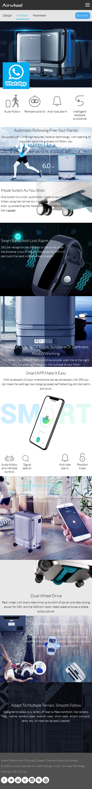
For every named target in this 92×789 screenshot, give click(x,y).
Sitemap (51, 760)
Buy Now (82, 15)
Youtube (18, 780)
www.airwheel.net (20, 766)
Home (4, 760)
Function (22, 15)
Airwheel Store (25, 780)
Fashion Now (16, 760)
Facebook (4, 780)
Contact (73, 760)
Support (40, 760)
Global (45, 780)
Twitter (11, 780)
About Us (62, 760)
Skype (39, 780)
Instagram (32, 780)
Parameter (39, 15)
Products (30, 760)
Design (7, 15)
